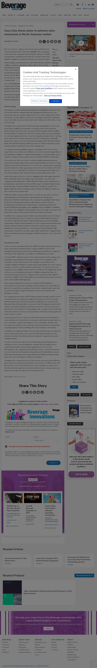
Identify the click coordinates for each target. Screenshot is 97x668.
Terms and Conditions (44, 88)
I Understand (55, 101)
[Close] (76, 69)
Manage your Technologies (39, 101)
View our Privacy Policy (53, 95)
